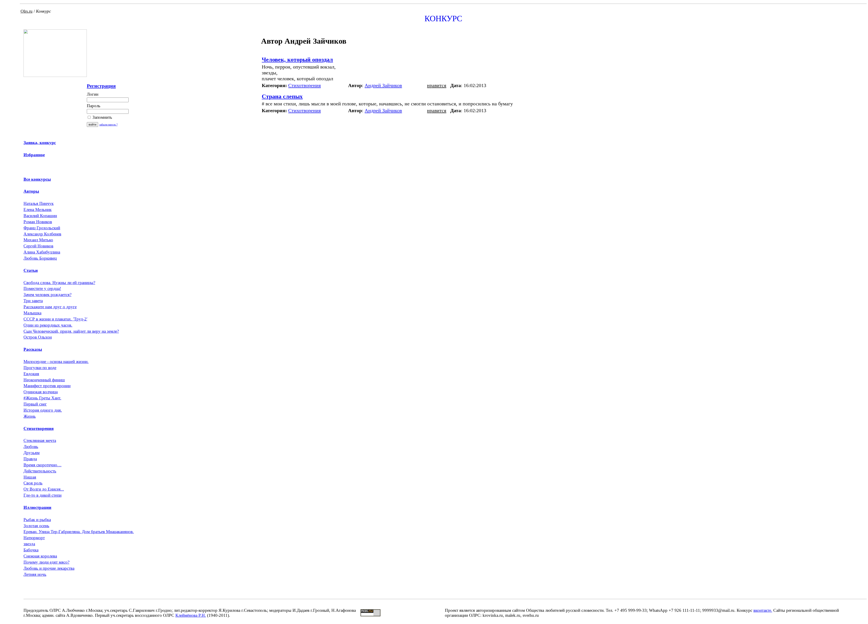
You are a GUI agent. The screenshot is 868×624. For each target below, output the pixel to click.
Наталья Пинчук (39, 203)
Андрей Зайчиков (383, 85)
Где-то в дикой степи (42, 495)
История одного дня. (43, 410)
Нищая (30, 477)
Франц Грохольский (42, 227)
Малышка (32, 313)
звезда (29, 543)
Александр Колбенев (42, 234)
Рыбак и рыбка (37, 519)
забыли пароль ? (108, 124)
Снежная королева (40, 556)
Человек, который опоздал (297, 59)
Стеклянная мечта (40, 440)
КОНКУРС (443, 18)
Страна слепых (282, 96)
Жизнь (30, 416)
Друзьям (32, 452)
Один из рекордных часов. (48, 325)
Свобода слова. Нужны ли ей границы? (59, 282)
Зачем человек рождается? (47, 294)
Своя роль (33, 483)
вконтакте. (762, 610)
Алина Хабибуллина (42, 252)
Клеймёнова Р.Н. (190, 615)
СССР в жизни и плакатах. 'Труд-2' (55, 319)
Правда (30, 458)
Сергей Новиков (38, 246)
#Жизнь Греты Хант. (42, 398)
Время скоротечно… (42, 465)
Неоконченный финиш (44, 379)
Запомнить (101, 117)
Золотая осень (36, 525)
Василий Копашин (40, 215)
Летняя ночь (35, 574)
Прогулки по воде (40, 367)
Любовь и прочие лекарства (49, 568)
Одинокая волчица (41, 391)
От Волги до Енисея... (44, 489)
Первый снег (35, 404)
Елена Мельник (38, 209)
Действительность (40, 471)
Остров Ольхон (38, 337)
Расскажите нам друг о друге (50, 306)
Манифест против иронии (47, 385)
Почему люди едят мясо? (46, 562)
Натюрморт (34, 537)
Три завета (33, 300)
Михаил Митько (38, 239)
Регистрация (101, 86)
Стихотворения (304, 85)
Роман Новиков (38, 221)
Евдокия (31, 373)
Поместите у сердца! (42, 288)
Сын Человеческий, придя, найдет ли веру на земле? (71, 331)
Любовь (31, 446)
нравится (436, 85)
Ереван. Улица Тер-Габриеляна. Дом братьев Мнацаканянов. (79, 531)
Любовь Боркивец (40, 258)
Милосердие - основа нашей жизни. (56, 361)
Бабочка (31, 550)
